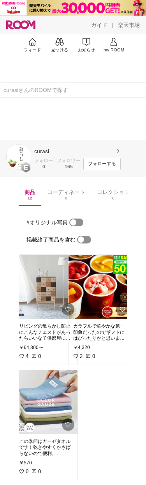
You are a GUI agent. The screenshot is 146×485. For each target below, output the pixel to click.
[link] (45, 287)
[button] (18, 157)
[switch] (76, 222)
